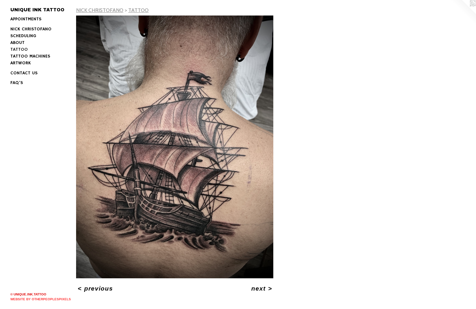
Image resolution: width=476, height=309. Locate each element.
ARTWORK (20, 63)
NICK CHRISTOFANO (30, 29)
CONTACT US (24, 73)
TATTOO (19, 49)
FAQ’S (16, 83)
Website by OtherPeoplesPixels (40, 299)
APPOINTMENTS (25, 19)
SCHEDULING (23, 36)
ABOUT (17, 43)
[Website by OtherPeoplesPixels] (463, 13)
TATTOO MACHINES (30, 56)
